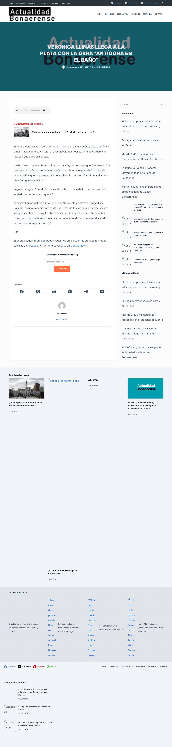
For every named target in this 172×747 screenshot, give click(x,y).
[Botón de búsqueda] (161, 104)
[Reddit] (54, 291)
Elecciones (20, 3)
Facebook (33, 245)
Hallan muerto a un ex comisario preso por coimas (110, 628)
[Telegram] (86, 291)
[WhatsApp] (70, 291)
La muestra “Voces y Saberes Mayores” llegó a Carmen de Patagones (139, 172)
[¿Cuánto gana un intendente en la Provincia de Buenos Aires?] (26, 388)
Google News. (79, 245)
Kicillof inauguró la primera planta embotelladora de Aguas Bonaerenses (141, 191)
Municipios (44, 3)
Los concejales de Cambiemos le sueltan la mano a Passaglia (69, 628)
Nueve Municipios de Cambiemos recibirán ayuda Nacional (146, 247)
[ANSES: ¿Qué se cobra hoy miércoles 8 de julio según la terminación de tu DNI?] (145, 388)
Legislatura (32, 3)
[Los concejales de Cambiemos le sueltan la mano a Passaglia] (126, 221)
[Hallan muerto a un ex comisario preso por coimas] (126, 234)
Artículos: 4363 (62, 319)
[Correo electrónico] (102, 291)
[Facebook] (22, 291)
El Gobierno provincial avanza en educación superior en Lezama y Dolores (141, 126)
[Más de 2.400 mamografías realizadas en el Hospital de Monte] (10, 726)
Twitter (46, 245)
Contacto (66, 3)
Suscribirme (62, 268)
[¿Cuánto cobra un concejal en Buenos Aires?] (66, 472)
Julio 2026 (93, 380)
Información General (101, 67)
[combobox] (140, 104)
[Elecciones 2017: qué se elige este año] (126, 261)
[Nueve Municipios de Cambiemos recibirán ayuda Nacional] (126, 248)
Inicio (11, 3)
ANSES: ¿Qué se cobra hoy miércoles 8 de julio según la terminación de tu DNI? (142, 405)
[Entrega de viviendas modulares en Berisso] (10, 710)
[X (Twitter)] (38, 291)
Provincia (55, 3)
